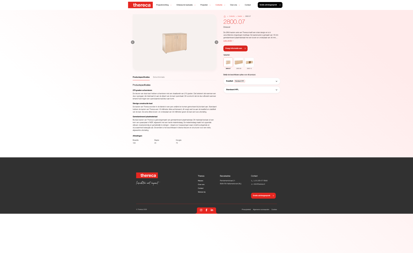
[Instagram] (201, 210)
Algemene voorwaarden (261, 209)
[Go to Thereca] (140, 5)
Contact (200, 188)
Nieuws (200, 181)
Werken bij (201, 192)
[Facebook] (206, 210)
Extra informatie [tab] (159, 77)
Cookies (274, 209)
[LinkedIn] (212, 210)
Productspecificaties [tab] (141, 77)
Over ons (201, 184)
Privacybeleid (246, 209)
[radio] (228, 63)
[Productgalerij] (174, 42)
